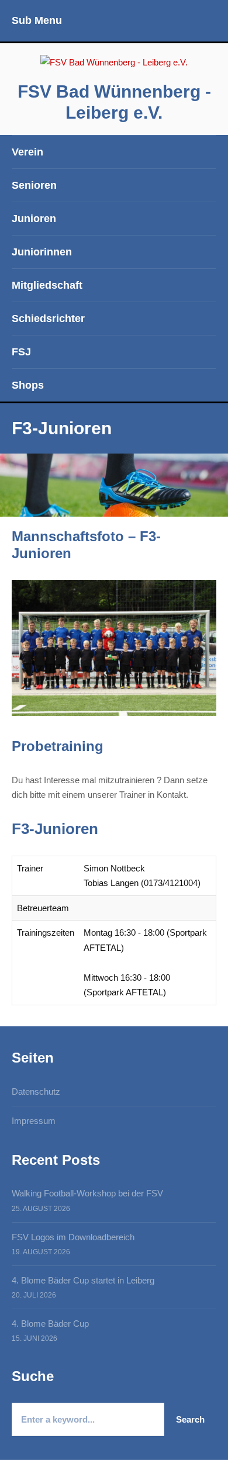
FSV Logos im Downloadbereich (73, 1237)
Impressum (34, 1121)
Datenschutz (36, 1091)
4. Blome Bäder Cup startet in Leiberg (83, 1280)
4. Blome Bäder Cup (50, 1323)
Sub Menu (37, 20)
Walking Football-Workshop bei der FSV (87, 1193)
